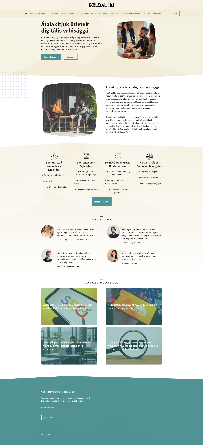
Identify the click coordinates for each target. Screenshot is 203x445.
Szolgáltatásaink (51, 57)
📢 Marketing (87, 13)
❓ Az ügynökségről (152, 13)
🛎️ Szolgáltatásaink (130, 13)
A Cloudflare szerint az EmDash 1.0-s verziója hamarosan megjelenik (132, 306)
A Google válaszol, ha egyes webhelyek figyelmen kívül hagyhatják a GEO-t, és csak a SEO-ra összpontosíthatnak (133, 346)
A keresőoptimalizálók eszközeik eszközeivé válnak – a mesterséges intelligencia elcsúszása (67, 346)
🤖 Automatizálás (107, 13)
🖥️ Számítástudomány (35, 13)
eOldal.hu (46, 434)
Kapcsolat (172, 13)
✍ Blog (72, 13)
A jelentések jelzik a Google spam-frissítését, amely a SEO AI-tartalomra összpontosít (68, 306)
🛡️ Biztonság (57, 13)
